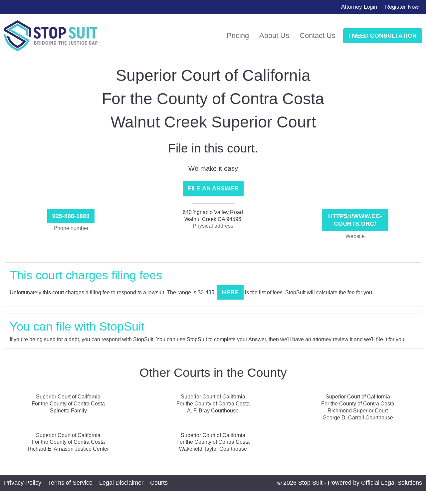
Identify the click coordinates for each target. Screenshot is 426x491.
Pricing (238, 35)
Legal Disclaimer (121, 482)
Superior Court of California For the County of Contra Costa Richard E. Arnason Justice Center (68, 442)
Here (230, 292)
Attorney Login (359, 7)
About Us (274, 35)
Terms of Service (70, 482)
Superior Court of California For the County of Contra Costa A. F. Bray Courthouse (213, 403)
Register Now (402, 7)
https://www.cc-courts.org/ (355, 220)
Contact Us (317, 35)
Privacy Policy (22, 482)
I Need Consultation (382, 35)
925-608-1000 (71, 216)
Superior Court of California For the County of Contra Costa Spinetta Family (68, 403)
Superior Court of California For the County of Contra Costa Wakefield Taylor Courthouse (213, 442)
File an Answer (213, 188)
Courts (159, 482)
